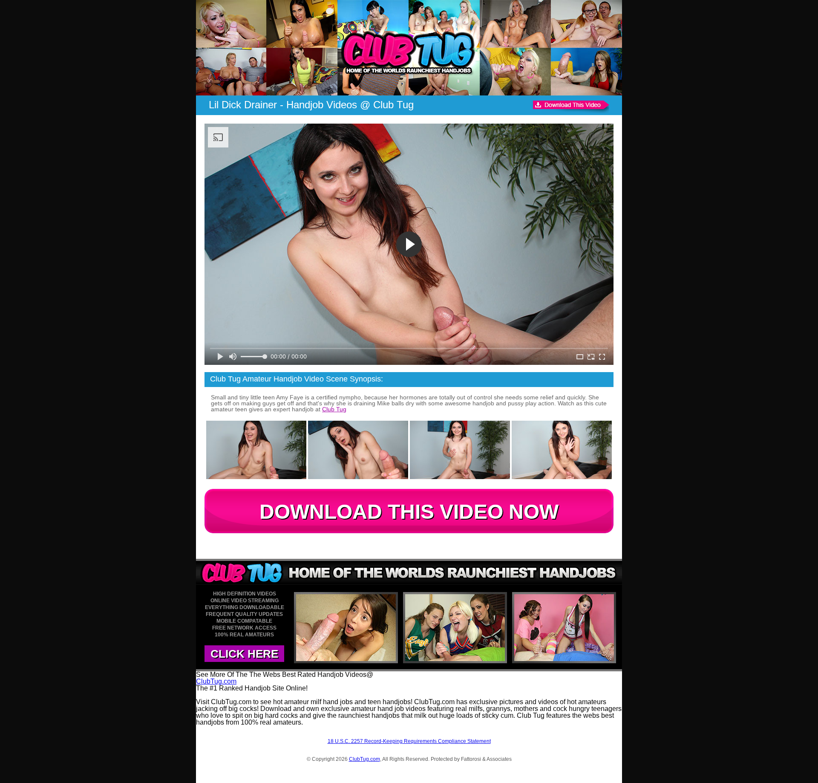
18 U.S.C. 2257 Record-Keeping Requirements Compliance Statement (409, 741)
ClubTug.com (216, 681)
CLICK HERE (244, 653)
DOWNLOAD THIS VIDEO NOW (409, 511)
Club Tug (334, 409)
